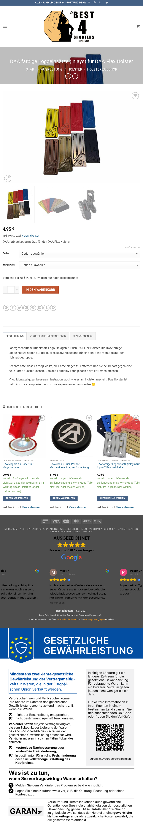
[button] (5, 26)
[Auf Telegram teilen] (53, 308)
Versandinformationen (65, 531)
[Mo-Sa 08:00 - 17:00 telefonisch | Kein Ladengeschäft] (95, 2)
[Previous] (10, 137)
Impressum (11, 529)
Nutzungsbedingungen (94, 619)
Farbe (6, 253)
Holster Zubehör (102, 69)
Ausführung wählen (112, 498)
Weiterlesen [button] (14, 603)
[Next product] (68, 76)
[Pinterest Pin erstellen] (33, 308)
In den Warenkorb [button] (17, 498)
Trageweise (9, 264)
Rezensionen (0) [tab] (83, 336)
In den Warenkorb (40, 289)
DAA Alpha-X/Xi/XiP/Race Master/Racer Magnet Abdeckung (69, 466)
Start (31, 69)
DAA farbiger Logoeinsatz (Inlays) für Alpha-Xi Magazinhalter (118, 466)
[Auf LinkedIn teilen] (40, 308)
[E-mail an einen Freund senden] (26, 308)
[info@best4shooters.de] (89, 2)
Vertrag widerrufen (102, 529)
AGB (22, 529)
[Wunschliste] (106, 2)
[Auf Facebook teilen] (13, 308)
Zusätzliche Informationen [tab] (48, 336)
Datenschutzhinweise (66, 619)
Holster (75, 69)
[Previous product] (75, 76)
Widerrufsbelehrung (73, 529)
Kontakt (88, 531)
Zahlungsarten (128, 529)
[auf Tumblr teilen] (46, 308)
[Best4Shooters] (71, 26)
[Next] (132, 137)
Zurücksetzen (132, 247)
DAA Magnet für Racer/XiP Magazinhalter (18, 466)
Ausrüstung (52, 69)
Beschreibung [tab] (15, 336)
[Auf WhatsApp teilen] (6, 308)
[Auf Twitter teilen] (20, 308)
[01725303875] (100, 2)
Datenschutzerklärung (42, 529)
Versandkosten (30, 235)
